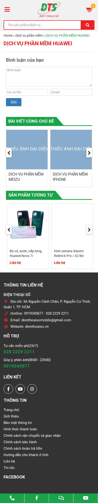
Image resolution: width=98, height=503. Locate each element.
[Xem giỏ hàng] (89, 9)
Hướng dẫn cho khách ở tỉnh (26, 455)
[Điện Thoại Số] (49, 9)
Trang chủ (11, 410)
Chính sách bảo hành (20, 442)
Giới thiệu (11, 416)
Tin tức (9, 468)
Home (8, 35)
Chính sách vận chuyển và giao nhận (32, 435)
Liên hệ (9, 461)
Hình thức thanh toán (20, 429)
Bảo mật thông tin (18, 423)
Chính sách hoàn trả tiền (23, 448)
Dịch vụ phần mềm (29, 35)
